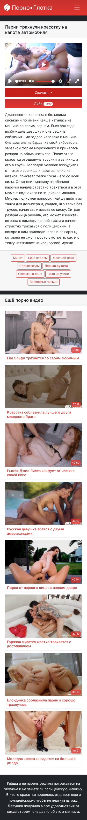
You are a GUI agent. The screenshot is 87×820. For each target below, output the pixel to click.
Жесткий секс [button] (63, 258)
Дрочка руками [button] (56, 266)
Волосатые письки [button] (44, 282)
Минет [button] (18, 258)
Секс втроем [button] (37, 258)
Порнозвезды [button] (29, 266)
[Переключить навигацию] (77, 7)
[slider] (16, 81)
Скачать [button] (42, 92)
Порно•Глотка (31, 7)
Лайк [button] (42, 103)
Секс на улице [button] (58, 274)
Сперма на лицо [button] (30, 274)
